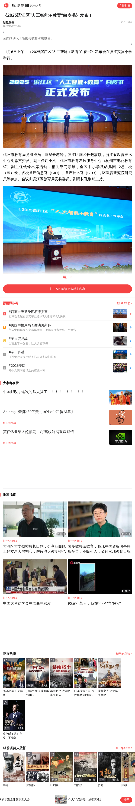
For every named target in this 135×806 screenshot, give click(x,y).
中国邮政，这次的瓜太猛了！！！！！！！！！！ (43, 392)
